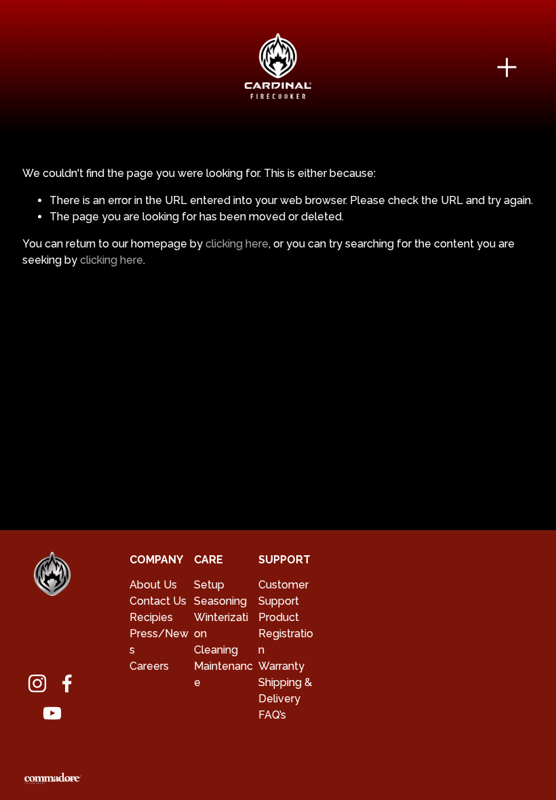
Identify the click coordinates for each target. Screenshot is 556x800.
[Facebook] (67, 683)
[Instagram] (37, 683)
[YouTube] (52, 713)
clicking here (237, 243)
